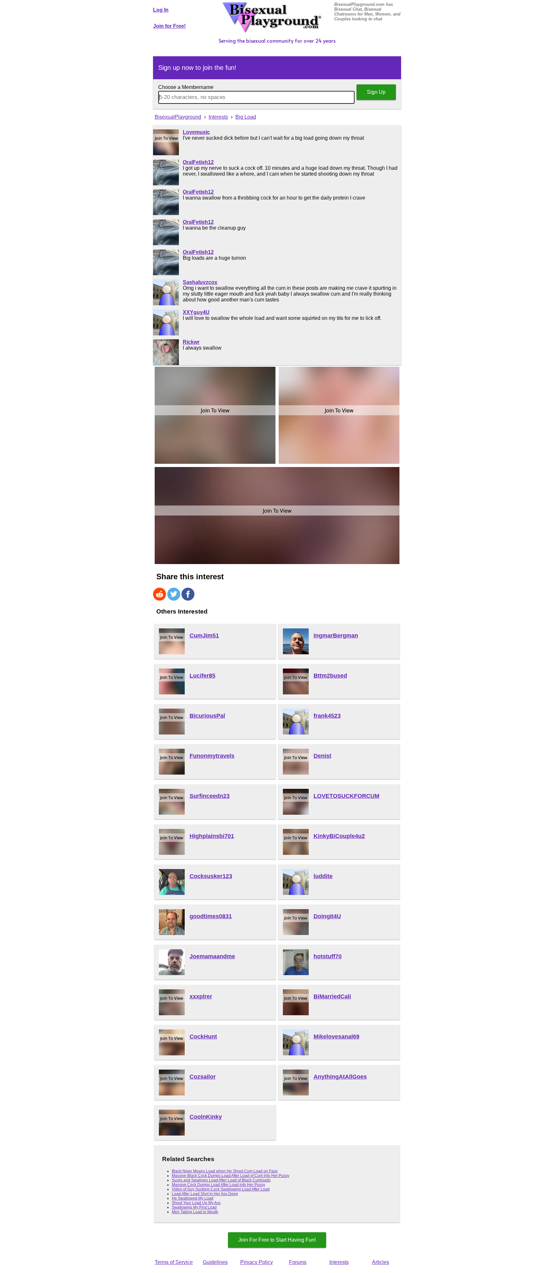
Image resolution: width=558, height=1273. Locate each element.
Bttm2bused (330, 675)
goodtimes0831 (211, 916)
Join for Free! (169, 26)
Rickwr (191, 342)
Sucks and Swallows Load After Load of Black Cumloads (221, 1180)
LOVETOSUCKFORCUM (346, 796)
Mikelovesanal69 (336, 1036)
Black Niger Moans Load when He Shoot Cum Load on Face (225, 1171)
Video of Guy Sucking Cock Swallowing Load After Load (221, 1189)
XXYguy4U (196, 312)
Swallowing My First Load (194, 1207)
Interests (339, 1262)
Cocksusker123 (211, 876)
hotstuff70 (328, 956)
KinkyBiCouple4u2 (339, 836)
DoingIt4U (327, 916)
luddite (323, 876)
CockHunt (203, 1036)
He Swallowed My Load (192, 1198)
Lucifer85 (202, 675)
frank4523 (327, 716)
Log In (161, 10)
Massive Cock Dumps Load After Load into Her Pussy (218, 1184)
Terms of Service (174, 1262)
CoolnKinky (206, 1117)
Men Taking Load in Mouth (195, 1212)
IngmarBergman (336, 635)
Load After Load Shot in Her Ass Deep (205, 1193)
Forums (297, 1262)
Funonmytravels (212, 756)
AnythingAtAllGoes (340, 1076)
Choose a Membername (185, 87)
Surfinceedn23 (210, 796)
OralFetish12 (198, 162)
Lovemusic (196, 132)
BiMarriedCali (332, 996)
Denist (322, 756)
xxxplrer (201, 996)
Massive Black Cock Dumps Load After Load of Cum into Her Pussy (230, 1175)
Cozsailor (203, 1076)
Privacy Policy (256, 1262)
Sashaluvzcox (200, 282)
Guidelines (215, 1262)
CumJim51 (204, 635)
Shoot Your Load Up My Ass (196, 1203)
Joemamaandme (212, 956)
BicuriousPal (207, 716)
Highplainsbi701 (212, 836)
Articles (380, 1262)
